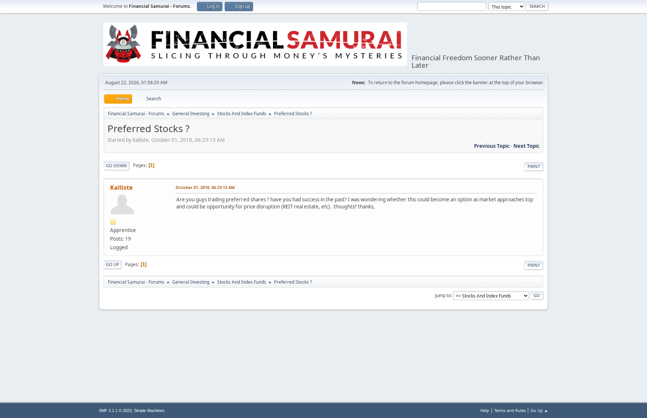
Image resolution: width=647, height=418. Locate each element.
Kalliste (121, 187)
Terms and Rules (510, 410)
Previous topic (492, 146)
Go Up (112, 264)
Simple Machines (149, 410)
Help (484, 410)
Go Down (116, 165)
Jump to (443, 295)
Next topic (526, 146)
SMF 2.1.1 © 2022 (115, 410)
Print (534, 166)
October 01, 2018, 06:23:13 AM (205, 187)
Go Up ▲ (539, 410)
